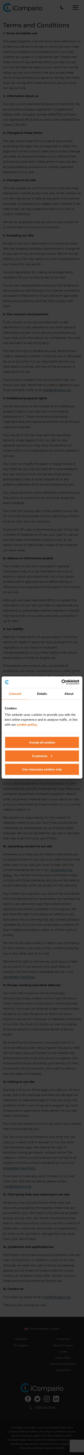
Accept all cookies (42, 742)
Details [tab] (42, 693)
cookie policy (27, 724)
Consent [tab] (15, 693)
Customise (39, 756)
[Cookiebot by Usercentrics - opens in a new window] (61, 682)
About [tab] (68, 693)
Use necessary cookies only (42, 769)
